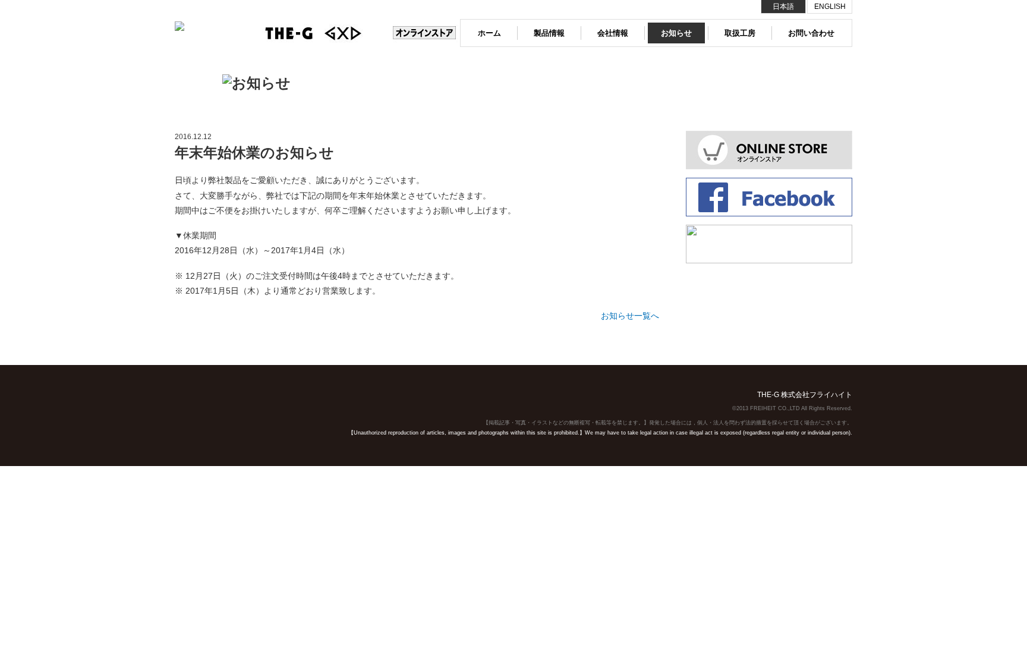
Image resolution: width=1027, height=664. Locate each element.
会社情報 (612, 33)
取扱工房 (739, 33)
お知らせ (676, 33)
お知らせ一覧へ (630, 315)
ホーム (489, 33)
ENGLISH (830, 6)
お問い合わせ (811, 33)
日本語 (783, 6)
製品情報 (549, 33)
